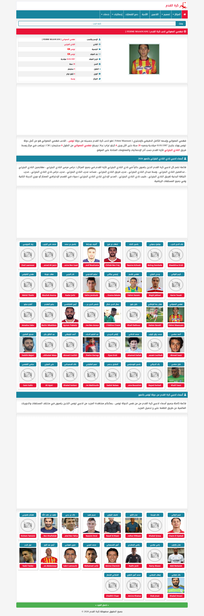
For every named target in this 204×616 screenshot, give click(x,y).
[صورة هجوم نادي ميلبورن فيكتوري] (48, 532)
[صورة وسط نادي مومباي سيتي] (91, 562)
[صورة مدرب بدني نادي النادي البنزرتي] (70, 262)
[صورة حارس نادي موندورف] (27, 532)
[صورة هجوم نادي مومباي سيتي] (112, 562)
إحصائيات (117, 14)
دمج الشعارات (131, 14)
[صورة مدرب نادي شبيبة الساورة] (112, 532)
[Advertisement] (102, 109)
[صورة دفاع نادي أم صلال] (48, 562)
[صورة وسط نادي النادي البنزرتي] (91, 292)
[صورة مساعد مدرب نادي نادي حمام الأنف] (112, 592)
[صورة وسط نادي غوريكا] (27, 562)
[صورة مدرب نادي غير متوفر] (70, 532)
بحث (181, 23)
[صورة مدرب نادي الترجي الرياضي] (133, 562)
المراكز (177, 14)
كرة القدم (172, 5)
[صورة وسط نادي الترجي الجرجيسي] (133, 592)
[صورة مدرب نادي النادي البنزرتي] (27, 382)
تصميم (166, 14)
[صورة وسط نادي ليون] (175, 532)
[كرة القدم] (185, 14)
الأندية (145, 14)
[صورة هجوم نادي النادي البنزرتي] (175, 262)
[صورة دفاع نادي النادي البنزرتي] (112, 262)
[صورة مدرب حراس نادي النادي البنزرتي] (48, 262)
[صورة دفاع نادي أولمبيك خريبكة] (91, 532)
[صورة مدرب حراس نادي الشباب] (154, 562)
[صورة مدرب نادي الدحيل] (70, 562)
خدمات (105, 14)
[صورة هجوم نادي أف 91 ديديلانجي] (175, 562)
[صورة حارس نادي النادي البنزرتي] (133, 382)
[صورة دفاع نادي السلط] (175, 592)
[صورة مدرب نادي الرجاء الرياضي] (133, 532)
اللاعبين (154, 14)
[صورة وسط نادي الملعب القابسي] (154, 592)
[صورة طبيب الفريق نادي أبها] (154, 532)
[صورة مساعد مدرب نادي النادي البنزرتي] (27, 262)
